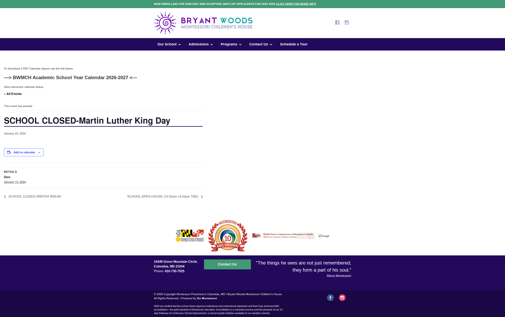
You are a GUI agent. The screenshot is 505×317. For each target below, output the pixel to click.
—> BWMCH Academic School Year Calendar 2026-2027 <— (70, 77)
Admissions (199, 44)
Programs (229, 44)
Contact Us (258, 44)
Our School (167, 44)
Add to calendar (24, 152)
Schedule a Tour (294, 44)
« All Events (13, 93)
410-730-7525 (174, 271)
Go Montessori (207, 298)
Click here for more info (296, 4)
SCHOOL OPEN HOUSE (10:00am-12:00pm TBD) (163, 196)
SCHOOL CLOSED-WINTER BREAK (34, 196)
